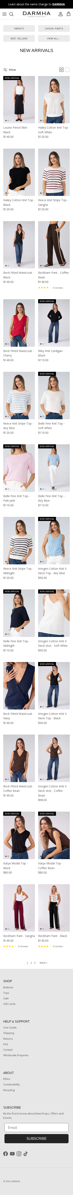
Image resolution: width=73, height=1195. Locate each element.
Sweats (19, 28)
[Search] (13, 14)
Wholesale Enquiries (16, 1055)
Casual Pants (54, 28)
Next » (43, 962)
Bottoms (8, 987)
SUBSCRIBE (37, 1138)
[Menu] (4, 14)
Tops (6, 993)
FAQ (5, 1044)
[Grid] (61, 69)
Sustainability (11, 1084)
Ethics (6, 1079)
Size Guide (10, 1027)
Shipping (8, 1033)
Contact (8, 1050)
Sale (6, 998)
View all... (54, 38)
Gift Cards (9, 1004)
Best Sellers (19, 38)
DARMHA (15, 1181)
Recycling (9, 1090)
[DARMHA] (36, 14)
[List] (67, 69)
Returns (8, 1039)
